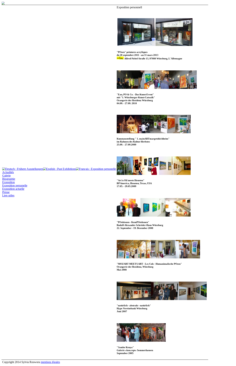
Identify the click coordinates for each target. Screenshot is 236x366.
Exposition (8, 182)
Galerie (6, 175)
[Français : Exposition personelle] (96, 168)
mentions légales (50, 362)
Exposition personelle (14, 185)
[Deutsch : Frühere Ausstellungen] (22, 168)
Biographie (8, 178)
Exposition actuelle (13, 188)
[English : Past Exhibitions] (59, 168)
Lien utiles (8, 195)
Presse (6, 192)
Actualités (8, 172)
